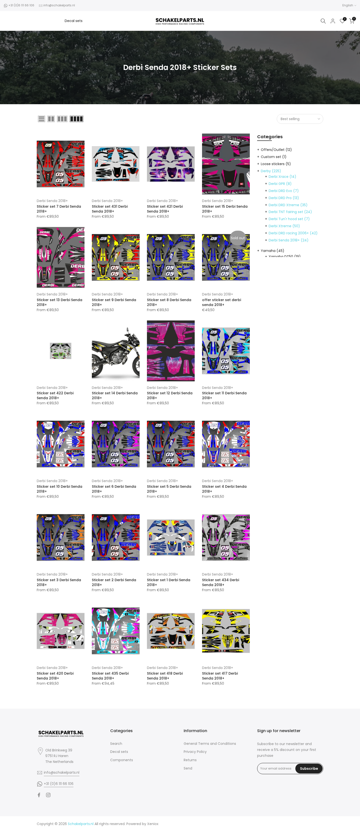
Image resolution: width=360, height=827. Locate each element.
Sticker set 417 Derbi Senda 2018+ (220, 676)
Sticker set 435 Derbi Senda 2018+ (110, 676)
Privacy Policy (195, 751)
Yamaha (272, 250)
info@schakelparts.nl (59, 5)
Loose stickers (276, 163)
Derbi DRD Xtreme (288, 205)
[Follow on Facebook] (39, 795)
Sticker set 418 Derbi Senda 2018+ (165, 676)
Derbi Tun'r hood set (289, 218)
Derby (271, 171)
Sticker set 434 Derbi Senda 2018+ (220, 582)
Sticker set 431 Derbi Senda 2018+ (110, 209)
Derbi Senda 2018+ (52, 200)
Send (188, 768)
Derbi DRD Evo (284, 190)
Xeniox (152, 823)
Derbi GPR (280, 183)
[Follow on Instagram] (48, 795)
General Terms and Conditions (210, 743)
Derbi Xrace (282, 176)
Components (121, 760)
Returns (190, 760)
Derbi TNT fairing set (290, 211)
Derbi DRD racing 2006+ (293, 233)
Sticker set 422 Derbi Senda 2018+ (55, 395)
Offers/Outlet (276, 149)
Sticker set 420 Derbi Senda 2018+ (55, 676)
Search (116, 743)
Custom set (274, 156)
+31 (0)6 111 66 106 (21, 5)
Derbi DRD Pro (284, 197)
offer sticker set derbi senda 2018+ (221, 302)
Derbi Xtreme (284, 226)
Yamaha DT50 (285, 256)
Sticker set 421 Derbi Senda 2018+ (165, 209)
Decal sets (74, 20)
